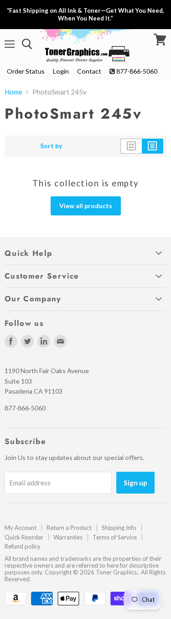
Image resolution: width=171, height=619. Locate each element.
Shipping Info (119, 527)
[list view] (152, 146)
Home (13, 92)
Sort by (51, 146)
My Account (20, 527)
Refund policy (23, 546)
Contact (89, 71)
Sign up (135, 482)
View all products (85, 206)
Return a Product (69, 527)
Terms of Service (115, 537)
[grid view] (131, 146)
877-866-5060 (136, 71)
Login (61, 71)
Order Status (26, 71)
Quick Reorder (24, 537)
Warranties (68, 537)
